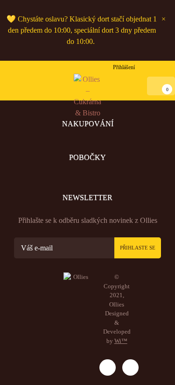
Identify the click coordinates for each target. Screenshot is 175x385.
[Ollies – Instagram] (107, 367)
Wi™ (120, 340)
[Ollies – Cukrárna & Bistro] (88, 96)
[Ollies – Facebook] (130, 367)
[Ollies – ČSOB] (79, 365)
